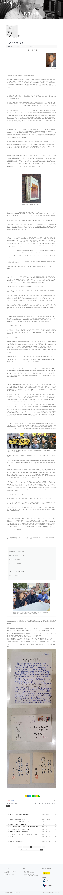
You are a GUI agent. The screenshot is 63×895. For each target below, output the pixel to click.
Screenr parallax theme (47, 892)
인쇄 (54, 800)
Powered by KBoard (9, 852)
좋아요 (9, 800)
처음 (19, 847)
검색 (42, 849)
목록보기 (8, 805)
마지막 (43, 847)
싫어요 (12, 800)
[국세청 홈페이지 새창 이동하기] (46, 880)
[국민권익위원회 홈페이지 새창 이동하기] (48, 885)
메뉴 (58, 2)
